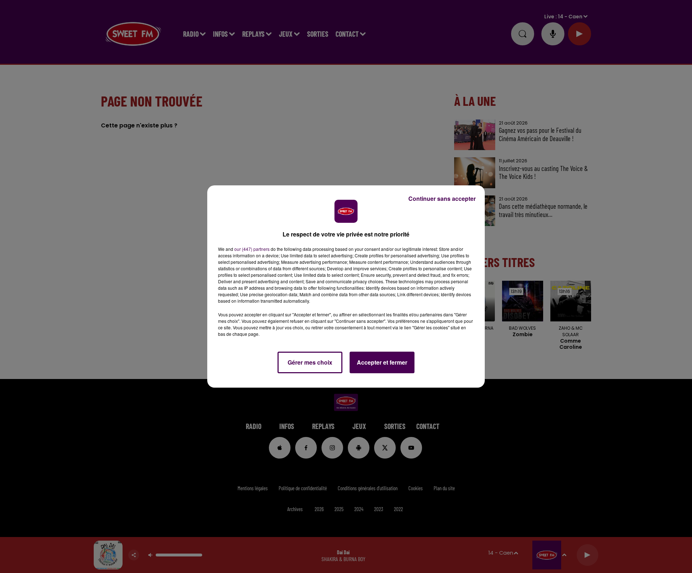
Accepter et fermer (382, 362)
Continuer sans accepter (442, 198)
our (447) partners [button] (252, 249)
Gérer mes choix (310, 362)
